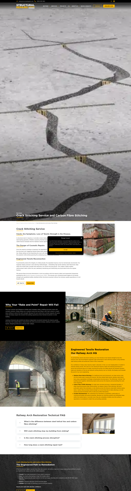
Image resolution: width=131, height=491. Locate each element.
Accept (65, 249)
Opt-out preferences (59, 253)
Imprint (74, 253)
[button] (81, 238)
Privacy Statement (68, 253)
